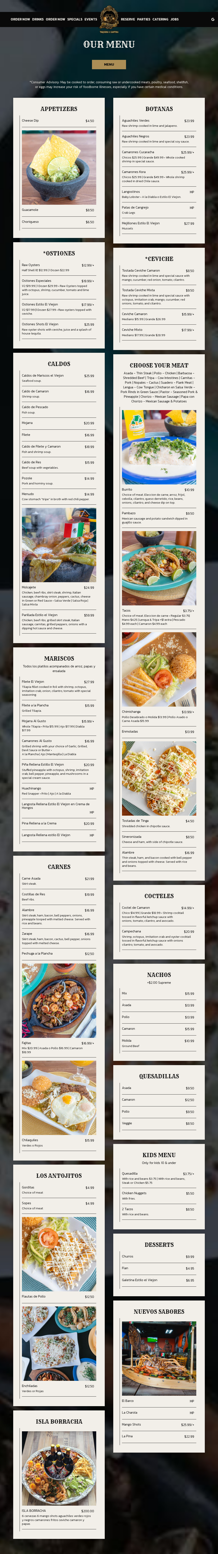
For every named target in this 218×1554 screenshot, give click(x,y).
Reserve (128, 19)
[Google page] (213, 19)
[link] (109, 19)
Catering (160, 19)
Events (91, 19)
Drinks (38, 19)
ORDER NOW (20, 19)
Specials (74, 19)
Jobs (175, 19)
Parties (143, 19)
